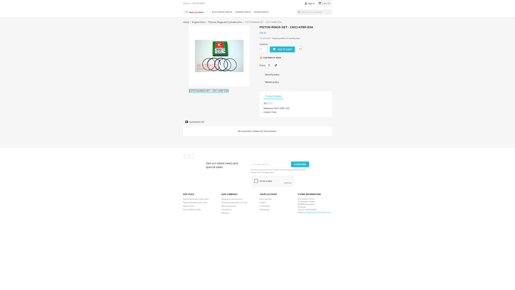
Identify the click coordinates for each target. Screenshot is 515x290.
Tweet (276, 65)
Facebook (186, 156)
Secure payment (229, 206)
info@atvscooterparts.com (318, 212)
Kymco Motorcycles (192, 209)
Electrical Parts (222, 12)
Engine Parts (243, 12)
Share (269, 65)
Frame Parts (261, 12)
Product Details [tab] (273, 96)
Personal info (266, 199)
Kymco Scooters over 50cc (195, 202)
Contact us (226, 209)
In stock (267, 112)
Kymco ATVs (188, 206)
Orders (263, 202)
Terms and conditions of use (234, 202)
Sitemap (225, 213)
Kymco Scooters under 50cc (196, 199)
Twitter (192, 156)
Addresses (265, 209)
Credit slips (265, 206)
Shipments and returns (232, 199)
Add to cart (282, 49)
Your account (268, 194)
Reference (268, 108)
